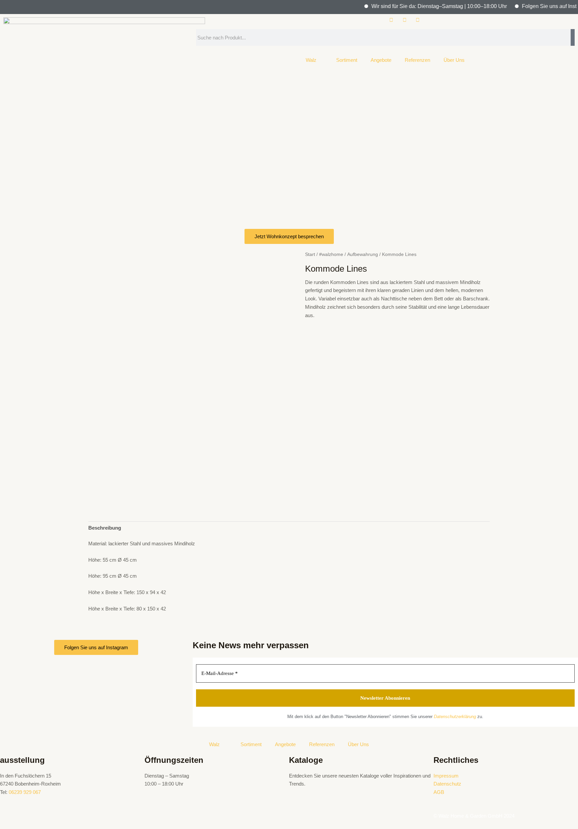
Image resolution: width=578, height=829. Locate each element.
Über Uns (454, 60)
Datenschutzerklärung (455, 716)
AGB (439, 792)
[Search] (573, 37)
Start (310, 254)
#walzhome (331, 254)
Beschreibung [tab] (104, 528)
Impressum (446, 776)
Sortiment (346, 60)
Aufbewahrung (362, 254)
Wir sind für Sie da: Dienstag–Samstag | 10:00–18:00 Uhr (428, 6)
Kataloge (306, 760)
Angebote (381, 60)
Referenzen (417, 60)
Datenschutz (447, 784)
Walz (311, 60)
